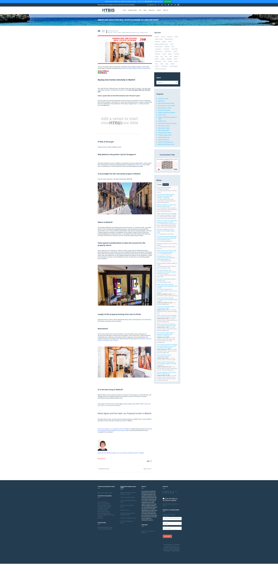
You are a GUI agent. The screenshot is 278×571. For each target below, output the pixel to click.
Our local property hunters (105, 529)
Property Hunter (144, 32)
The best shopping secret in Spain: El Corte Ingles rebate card (165, 230)
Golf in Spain (162, 115)
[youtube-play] (168, 4)
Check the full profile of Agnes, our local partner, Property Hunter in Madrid (121, 453)
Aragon (176, 36)
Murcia (175, 59)
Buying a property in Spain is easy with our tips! (128, 493)
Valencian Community (160, 68)
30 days (159, 184)
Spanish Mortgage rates (165, 142)
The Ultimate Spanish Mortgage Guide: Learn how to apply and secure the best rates (167, 238)
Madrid (119, 32)
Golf (162, 56)
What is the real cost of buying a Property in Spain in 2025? (167, 221)
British (170, 41)
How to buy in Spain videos (127, 497)
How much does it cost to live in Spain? (167, 244)
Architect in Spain (102, 510)
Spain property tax (164, 137)
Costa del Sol (168, 51)
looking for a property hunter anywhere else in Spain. (125, 429)
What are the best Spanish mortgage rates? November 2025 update (167, 286)
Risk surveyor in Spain (104, 511)
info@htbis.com (152, 4)
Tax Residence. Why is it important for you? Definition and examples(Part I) (166, 257)
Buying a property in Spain (161, 44)
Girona (156, 56)
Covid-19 (175, 51)
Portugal (170, 61)
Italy (171, 56)
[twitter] (162, 4)
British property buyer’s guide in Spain (167, 264)
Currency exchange (164, 110)
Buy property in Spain (164, 108)
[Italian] (108, 71)
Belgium (164, 41)
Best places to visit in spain (166, 105)
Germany (176, 54)
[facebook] (158, 4)
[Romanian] (106, 71)
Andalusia (169, 36)
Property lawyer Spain (165, 135)
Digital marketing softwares (166, 112)
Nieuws (134, 68)
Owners (159, 10)
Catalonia (167, 46)
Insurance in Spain (164, 126)
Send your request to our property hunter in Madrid (113, 429)
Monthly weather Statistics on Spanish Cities (127, 514)
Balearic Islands (159, 39)
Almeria (163, 36)
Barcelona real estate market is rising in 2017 (166, 279)
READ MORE (168, 1)
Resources (152, 10)
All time (165, 184)
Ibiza (166, 56)
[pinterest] (171, 4)
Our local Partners (103, 502)
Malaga (162, 59)
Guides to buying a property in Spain (167, 118)
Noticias (139, 68)
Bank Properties (169, 39)
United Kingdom (174, 66)
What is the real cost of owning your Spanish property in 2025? (166, 214)
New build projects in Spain (105, 493)
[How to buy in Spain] (108, 10)
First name (166, 521)
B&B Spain (161, 101)
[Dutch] (106, 73)
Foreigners (157, 54)
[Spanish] (98, 71)
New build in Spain (164, 128)
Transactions (164, 66)
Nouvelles (129, 68)
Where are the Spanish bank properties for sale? (165, 307)
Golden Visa (138, 165)
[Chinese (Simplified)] (102, 73)
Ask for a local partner (104, 503)
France (164, 54)
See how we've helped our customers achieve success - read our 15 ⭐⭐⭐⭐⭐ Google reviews (134, 1)
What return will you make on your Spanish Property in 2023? (166, 325)
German (170, 54)
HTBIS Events (162, 121)
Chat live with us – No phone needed (170, 499)
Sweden (172, 63)
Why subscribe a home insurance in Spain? (164, 188)
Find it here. (166, 549)
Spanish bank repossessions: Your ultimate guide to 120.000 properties (166, 363)
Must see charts (124, 510)
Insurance (100, 518)
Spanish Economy (163, 139)
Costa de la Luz (158, 51)
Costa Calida (175, 49)
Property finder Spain (113, 31)
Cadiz (171, 44)
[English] (100, 71)
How (140, 10)
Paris (138, 32)
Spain (167, 63)
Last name (165, 526)
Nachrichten (146, 68)
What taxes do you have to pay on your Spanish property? (166, 251)
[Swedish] (100, 73)
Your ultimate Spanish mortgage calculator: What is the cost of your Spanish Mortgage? (167, 346)
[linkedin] (165, 4)
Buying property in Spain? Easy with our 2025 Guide (166, 205)
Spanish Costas (132, 10)
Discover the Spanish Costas (128, 518)
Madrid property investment (129, 32)
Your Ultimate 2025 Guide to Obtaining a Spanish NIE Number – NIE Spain (165, 196)
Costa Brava (166, 49)
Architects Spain (163, 98)
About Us (165, 10)
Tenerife (157, 66)
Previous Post (103, 469)
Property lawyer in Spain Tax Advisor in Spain (104, 507)
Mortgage (169, 59)
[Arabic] (98, 73)
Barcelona (109, 32)
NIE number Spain (163, 130)
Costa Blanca (158, 49)
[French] (102, 71)
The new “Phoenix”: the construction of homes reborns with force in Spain (166, 271)
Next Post (148, 469)
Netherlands (158, 61)
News (145, 10)
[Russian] (104, 73)
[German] (104, 71)
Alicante (157, 36)
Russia (176, 61)
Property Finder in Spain (104, 505)
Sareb (156, 63)
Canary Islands (158, 46)
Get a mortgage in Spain (104, 513)
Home (124, 10)
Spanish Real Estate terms (166, 144)
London (115, 32)
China (172, 46)
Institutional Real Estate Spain (167, 123)
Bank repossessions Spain (166, 103)
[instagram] (175, 4)
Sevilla (161, 63)
